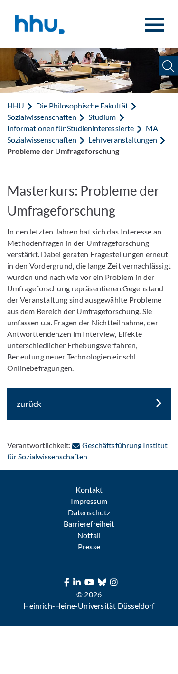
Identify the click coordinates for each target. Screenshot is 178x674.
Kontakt (89, 489)
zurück (29, 403)
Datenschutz (89, 512)
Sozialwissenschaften (41, 116)
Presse (89, 546)
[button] (168, 66)
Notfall (88, 534)
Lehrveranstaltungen (122, 139)
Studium (102, 116)
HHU (15, 105)
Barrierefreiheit (89, 523)
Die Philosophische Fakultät (82, 105)
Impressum (89, 500)
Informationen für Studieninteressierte (70, 128)
